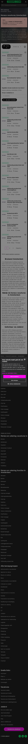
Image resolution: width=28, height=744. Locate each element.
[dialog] (14, 372)
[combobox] (24, 359)
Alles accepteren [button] (14, 376)
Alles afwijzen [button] (14, 380)
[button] (14, 373)
